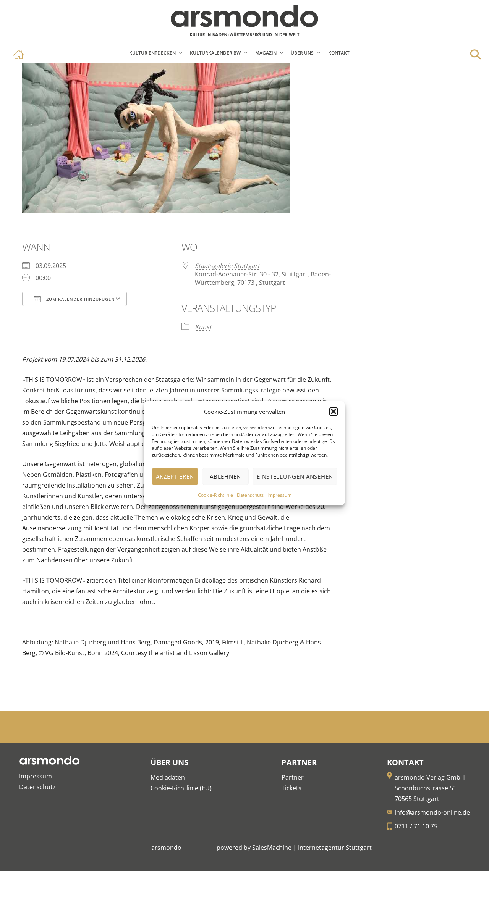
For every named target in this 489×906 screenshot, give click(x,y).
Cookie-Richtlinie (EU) (181, 788)
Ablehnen (225, 476)
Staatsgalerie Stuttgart (227, 266)
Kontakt (339, 53)
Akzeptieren (175, 476)
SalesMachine (271, 847)
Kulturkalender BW (215, 53)
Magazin (266, 53)
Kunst (203, 327)
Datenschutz (250, 495)
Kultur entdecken (152, 53)
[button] (333, 411)
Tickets (291, 788)
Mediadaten (168, 777)
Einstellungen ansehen (295, 476)
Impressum (279, 495)
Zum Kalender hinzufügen (80, 299)
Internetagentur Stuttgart (335, 847)
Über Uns (302, 53)
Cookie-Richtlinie (215, 495)
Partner (293, 777)
